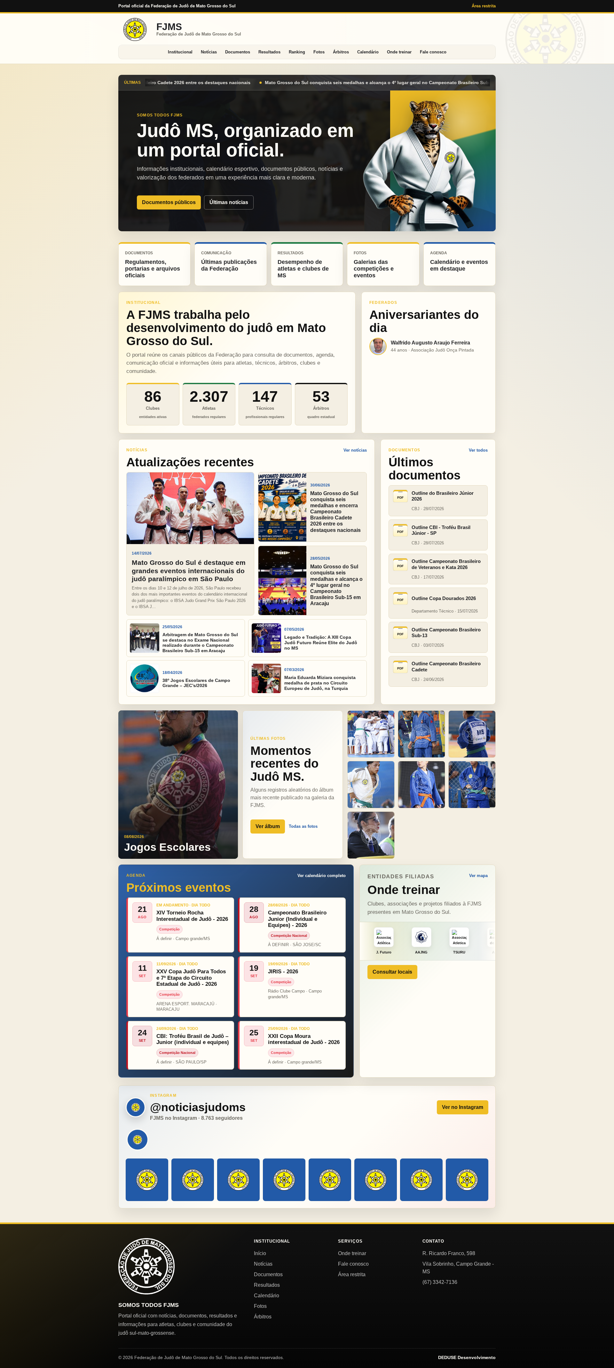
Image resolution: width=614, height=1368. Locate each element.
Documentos (237, 52)
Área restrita (484, 6)
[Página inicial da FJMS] (146, 1266)
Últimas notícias (228, 202)
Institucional (180, 52)
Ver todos (478, 450)
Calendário (368, 52)
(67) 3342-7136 (439, 1282)
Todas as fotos (303, 826)
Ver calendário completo (321, 875)
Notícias (209, 52)
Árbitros (341, 52)
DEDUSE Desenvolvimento (467, 1357)
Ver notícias (355, 450)
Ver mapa (478, 875)
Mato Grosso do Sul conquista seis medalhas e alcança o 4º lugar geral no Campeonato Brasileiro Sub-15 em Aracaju (202, 82)
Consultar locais (392, 972)
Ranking (297, 52)
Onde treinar (399, 52)
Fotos (319, 52)
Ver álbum (268, 826)
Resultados (269, 52)
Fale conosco (433, 52)
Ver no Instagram (462, 1107)
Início (260, 1253)
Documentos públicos (169, 202)
